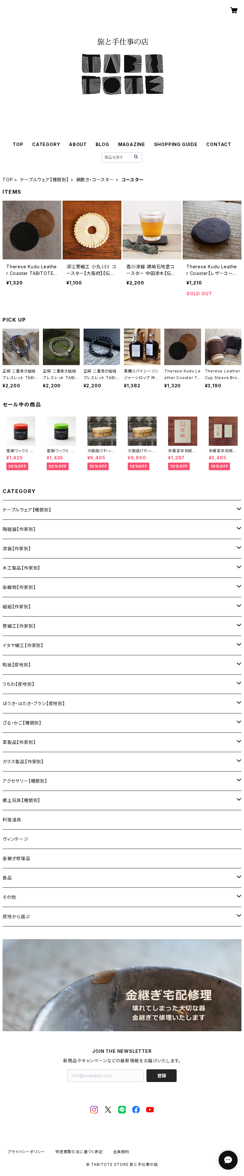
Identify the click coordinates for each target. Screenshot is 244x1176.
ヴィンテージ (16, 839)
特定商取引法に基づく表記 (79, 1151)
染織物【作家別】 (19, 587)
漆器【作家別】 (17, 548)
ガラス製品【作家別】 (23, 761)
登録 (161, 1075)
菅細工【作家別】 (19, 626)
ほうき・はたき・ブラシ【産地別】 (34, 703)
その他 (9, 897)
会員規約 (121, 1151)
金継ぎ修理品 (16, 858)
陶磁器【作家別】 (19, 529)
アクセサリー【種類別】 (25, 781)
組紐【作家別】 (17, 606)
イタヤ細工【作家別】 (23, 645)
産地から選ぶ (16, 916)
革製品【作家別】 (19, 742)
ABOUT (78, 144)
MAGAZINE (131, 144)
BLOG (102, 144)
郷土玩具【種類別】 (21, 800)
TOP (18, 144)
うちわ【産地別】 (18, 684)
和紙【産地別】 (17, 664)
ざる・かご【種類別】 (22, 722)
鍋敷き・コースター (95, 179)
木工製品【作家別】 (21, 568)
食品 (7, 877)
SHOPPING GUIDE (176, 144)
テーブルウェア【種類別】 (44, 179)
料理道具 (12, 819)
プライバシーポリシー (26, 1151)
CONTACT (218, 144)
